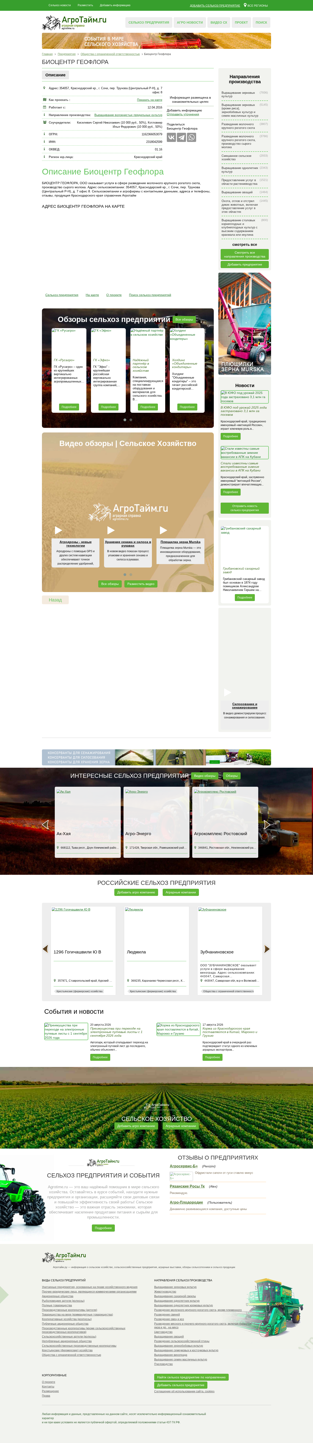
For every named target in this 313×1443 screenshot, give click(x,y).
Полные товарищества (57, 1305)
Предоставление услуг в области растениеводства (245, 182)
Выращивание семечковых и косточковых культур (186, 1350)
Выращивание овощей (245, 192)
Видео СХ (219, 22)
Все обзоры (184, 319)
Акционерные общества (57, 1296)
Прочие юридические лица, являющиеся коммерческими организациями (89, 1291)
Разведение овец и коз (169, 1319)
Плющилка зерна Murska (180, 542)
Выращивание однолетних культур (245, 169)
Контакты (48, 1386)
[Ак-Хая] (88, 809)
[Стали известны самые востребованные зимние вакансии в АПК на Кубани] (245, 454)
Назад (55, 599)
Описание (55, 75)
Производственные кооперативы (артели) (69, 1310)
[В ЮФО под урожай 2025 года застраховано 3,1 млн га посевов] (245, 398)
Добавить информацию (115, 5)
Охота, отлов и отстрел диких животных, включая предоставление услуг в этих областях (245, 206)
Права (46, 1395)
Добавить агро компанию (136, 892)
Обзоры (232, 776)
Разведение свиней (167, 1314)
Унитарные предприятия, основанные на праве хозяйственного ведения (89, 1287)
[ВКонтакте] (171, 137)
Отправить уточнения (183, 114)
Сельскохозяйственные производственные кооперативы (79, 1345)
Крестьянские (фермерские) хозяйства (67, 1350)
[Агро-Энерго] (156, 809)
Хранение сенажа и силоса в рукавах (128, 543)
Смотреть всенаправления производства (244, 254)
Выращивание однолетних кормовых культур (183, 1305)
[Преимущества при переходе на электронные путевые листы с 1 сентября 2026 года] (66, 1042)
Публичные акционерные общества (65, 1323)
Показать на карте (149, 100)
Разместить (85, 5)
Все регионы (257, 5)
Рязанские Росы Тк (187, 1186)
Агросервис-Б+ (184, 1166)
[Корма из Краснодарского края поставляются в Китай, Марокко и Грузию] (178, 1042)
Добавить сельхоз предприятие (215, 5)
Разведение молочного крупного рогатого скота (245, 126)
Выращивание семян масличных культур (180, 1359)
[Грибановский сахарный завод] (245, 545)
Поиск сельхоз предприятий (150, 295)
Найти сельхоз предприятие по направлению (191, 1377)
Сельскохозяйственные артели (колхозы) (69, 1336)
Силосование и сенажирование (245, 705)
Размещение (50, 1391)
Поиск (261, 22)
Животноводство (165, 1291)
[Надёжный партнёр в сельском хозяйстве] (147, 342)
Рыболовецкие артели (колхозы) (63, 1300)
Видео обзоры (204, 776)
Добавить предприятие (245, 264)
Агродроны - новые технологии (76, 543)
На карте (92, 295)
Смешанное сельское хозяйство (245, 157)
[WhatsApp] (191, 137)
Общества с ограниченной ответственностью (71, 1355)
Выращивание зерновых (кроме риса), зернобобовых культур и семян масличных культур (245, 110)
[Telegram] (181, 137)
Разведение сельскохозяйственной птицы (181, 1341)
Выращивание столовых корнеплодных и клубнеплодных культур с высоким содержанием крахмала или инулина (245, 227)
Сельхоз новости (60, 5)
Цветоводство (163, 1332)
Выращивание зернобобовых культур (178, 1345)
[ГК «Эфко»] (108, 342)
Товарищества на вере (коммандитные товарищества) (77, 1314)
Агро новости (190, 22)
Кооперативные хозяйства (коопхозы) (67, 1319)
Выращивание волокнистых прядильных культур (128, 115)
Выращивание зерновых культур (245, 94)
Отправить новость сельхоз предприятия (245, 508)
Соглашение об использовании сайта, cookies (184, 1391)
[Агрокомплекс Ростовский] (225, 809)
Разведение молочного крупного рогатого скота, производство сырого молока (245, 142)
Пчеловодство (163, 1364)
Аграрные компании (181, 892)
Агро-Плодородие (186, 1202)
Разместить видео (140, 584)
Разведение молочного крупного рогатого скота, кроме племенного (198, 1310)
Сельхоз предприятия (149, 22)
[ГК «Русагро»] (69, 342)
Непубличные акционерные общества (67, 1341)
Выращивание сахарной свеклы (175, 1296)
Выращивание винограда (170, 1355)
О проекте (114, 295)
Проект (241, 22)
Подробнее (69, 407)
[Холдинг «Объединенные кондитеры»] (187, 342)
